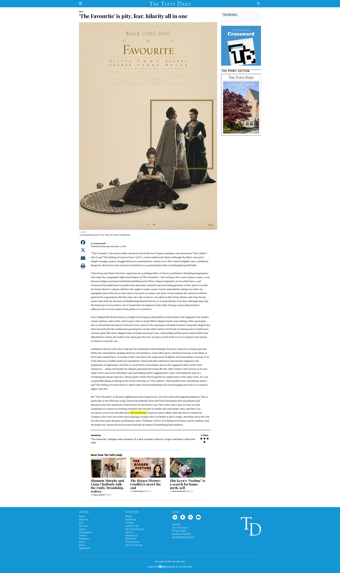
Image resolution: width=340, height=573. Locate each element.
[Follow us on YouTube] (198, 517)
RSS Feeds (131, 538)
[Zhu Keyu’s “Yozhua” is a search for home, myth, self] (187, 468)
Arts (81, 12)
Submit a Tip (132, 526)
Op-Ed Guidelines (135, 529)
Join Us (129, 532)
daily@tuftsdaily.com (183, 537)
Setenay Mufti (100, 243)
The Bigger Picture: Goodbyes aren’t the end (145, 484)
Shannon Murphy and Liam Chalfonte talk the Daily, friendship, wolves (107, 485)
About (129, 516)
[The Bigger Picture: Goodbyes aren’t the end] (148, 468)
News (82, 516)
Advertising (131, 535)
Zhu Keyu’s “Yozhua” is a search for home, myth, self (187, 484)
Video (82, 545)
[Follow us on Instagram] (191, 517)
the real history (138, 412)
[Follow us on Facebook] (183, 517)
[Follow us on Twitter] (175, 517)
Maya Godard (98, 495)
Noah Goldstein (179, 491)
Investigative (85, 532)
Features (83, 519)
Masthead (131, 519)
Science (83, 535)
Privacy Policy (133, 541)
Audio (82, 541)
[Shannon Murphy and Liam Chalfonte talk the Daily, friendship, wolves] (108, 468)
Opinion (83, 526)
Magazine (84, 538)
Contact (130, 522)
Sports (82, 529)
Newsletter (84, 548)
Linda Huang (138, 491)
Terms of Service (134, 545)
